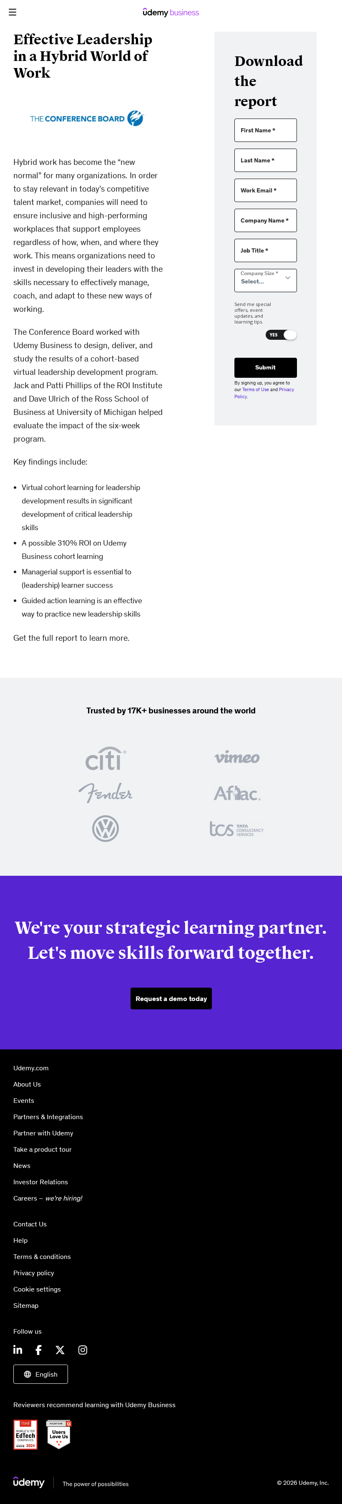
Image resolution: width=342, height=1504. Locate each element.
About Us (27, 1084)
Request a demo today (171, 998)
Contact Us (30, 1224)
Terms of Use (255, 389)
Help (20, 1240)
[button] (13, 12)
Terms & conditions (42, 1256)
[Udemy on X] (60, 1350)
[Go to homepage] (71, 1482)
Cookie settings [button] (37, 1289)
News (21, 1165)
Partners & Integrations (48, 1116)
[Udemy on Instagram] (82, 1350)
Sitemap (25, 1305)
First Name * (258, 130)
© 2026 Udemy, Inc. (303, 1482)
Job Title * (254, 250)
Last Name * (257, 160)
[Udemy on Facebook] (38, 1350)
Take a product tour (42, 1149)
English (46, 1374)
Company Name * (265, 220)
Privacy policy (33, 1273)
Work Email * (259, 190)
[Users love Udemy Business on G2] (62, 1434)
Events (23, 1100)
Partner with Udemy (43, 1133)
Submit (265, 367)
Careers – (47, 1198)
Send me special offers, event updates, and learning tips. (252, 313)
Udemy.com (31, 1068)
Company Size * (259, 273)
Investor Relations (40, 1182)
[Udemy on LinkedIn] (17, 1350)
